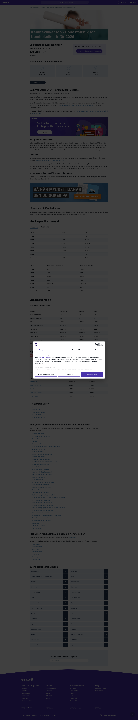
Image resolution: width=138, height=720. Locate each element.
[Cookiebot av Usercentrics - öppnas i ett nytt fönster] (96, 344)
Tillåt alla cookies (92, 374)
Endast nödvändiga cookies (46, 374)
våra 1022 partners (44, 357)
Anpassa (68, 374)
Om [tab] (96, 349)
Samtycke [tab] (42, 349)
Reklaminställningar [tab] (78, 349)
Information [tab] (60, 349)
